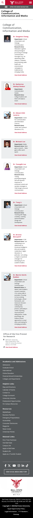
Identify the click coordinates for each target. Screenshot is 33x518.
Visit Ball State (7, 443)
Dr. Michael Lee (19, 142)
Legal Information (11, 511)
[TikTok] (27, 465)
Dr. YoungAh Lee (19, 164)
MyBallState (7, 412)
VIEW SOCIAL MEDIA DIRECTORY (16, 472)
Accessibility (6, 420)
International (7, 370)
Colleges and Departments (11, 379)
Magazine (6, 426)
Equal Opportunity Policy (16, 509)
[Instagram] (19, 465)
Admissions (6, 365)
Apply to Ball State (9, 448)
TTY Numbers (23, 511)
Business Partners (9, 415)
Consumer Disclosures (10, 423)
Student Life (7, 451)
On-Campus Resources (10, 404)
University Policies (9, 432)
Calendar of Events (9, 390)
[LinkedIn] (23, 465)
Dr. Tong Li (17, 202)
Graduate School (8, 368)
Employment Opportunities (12, 401)
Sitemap (16, 514)
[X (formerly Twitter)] (9, 465)
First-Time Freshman (9, 440)
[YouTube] (14, 465)
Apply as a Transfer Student (12, 454)
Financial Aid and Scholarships (12, 376)
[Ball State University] (16, 487)
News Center (7, 429)
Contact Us (6, 393)
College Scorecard (8, 395)
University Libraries (9, 398)
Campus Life (7, 446)
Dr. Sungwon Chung (20, 37)
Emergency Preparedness (11, 418)
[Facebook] (5, 465)
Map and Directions (9, 387)
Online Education (8, 373)
